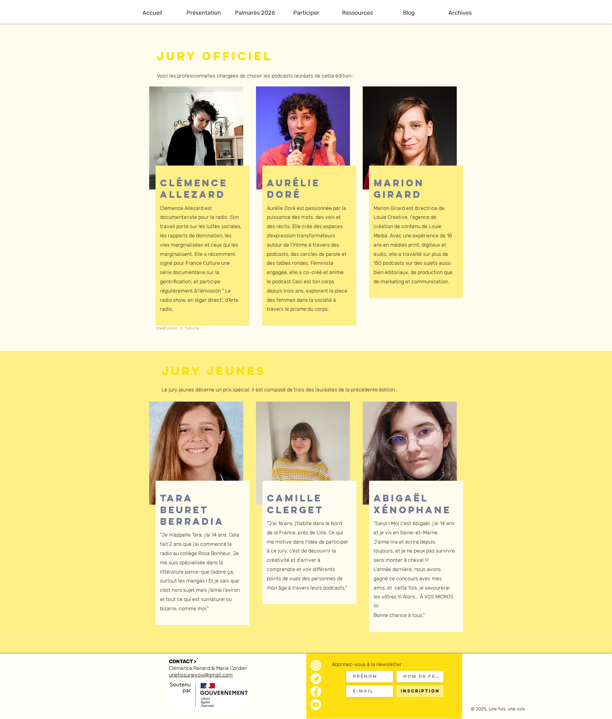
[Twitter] (315, 678)
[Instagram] (315, 665)
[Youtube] (315, 704)
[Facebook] (315, 691)
